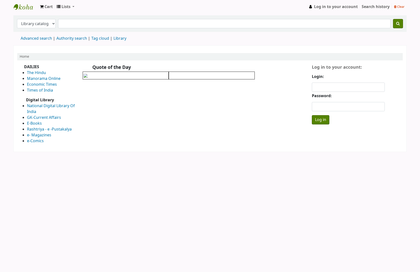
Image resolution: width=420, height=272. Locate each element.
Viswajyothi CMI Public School (26, 7)
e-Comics (35, 141)
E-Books (34, 123)
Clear (400, 6)
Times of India (40, 90)
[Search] (398, 23)
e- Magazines (39, 135)
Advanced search (36, 38)
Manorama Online (44, 79)
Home (24, 56)
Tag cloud (100, 38)
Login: (318, 77)
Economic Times (42, 84)
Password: (322, 96)
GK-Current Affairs (44, 118)
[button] (46, 7)
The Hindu (36, 73)
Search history (376, 7)
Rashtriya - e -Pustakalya (49, 129)
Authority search (71, 38)
